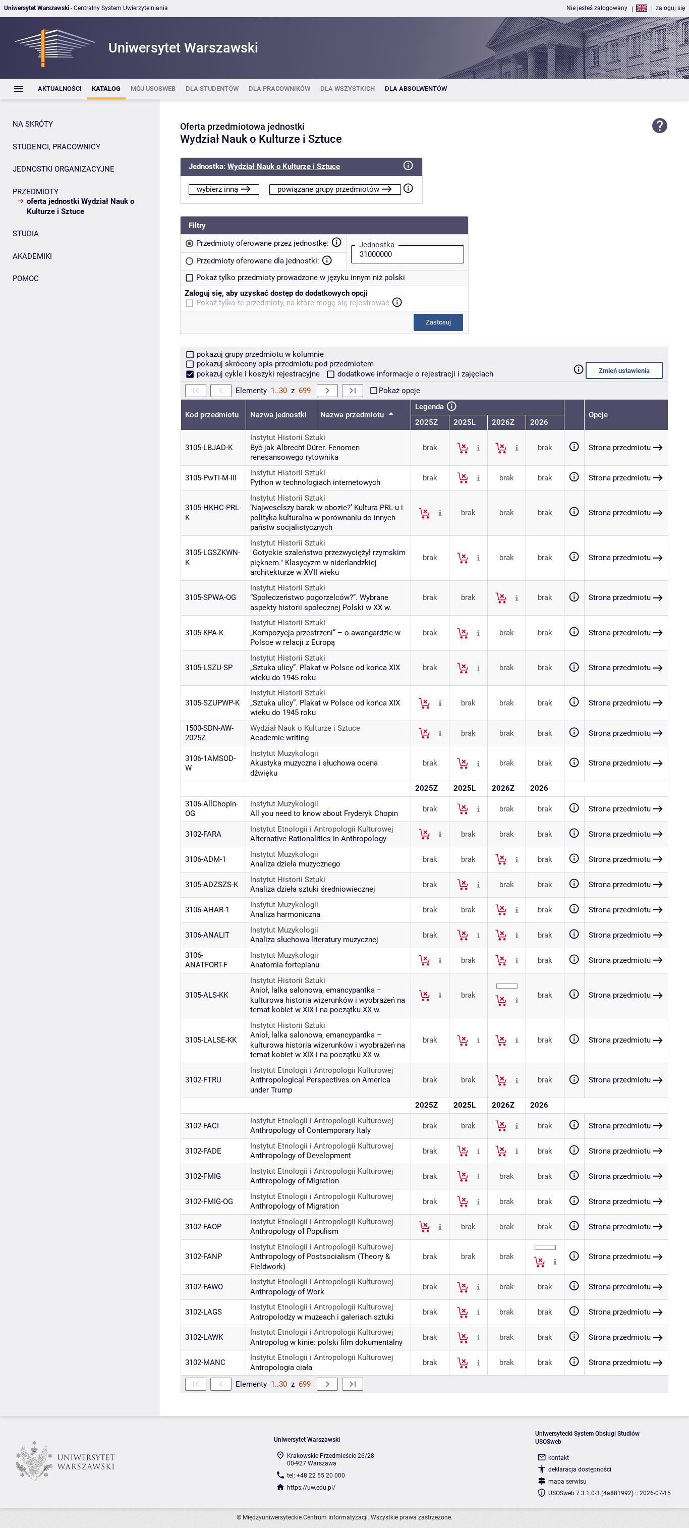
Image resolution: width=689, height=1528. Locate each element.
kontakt (558, 1457)
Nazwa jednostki (278, 414)
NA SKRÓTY (33, 124)
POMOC (26, 278)
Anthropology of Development (300, 1155)
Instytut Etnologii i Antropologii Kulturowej (321, 829)
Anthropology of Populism (294, 1231)
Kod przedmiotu (212, 414)
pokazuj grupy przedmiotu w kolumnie (259, 354)
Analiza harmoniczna (285, 914)
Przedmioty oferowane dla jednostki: (257, 260)
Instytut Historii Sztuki (287, 437)
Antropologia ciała (281, 1367)
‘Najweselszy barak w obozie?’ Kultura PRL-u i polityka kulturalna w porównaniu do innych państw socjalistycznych (326, 517)
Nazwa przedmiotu (353, 414)
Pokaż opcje (399, 390)
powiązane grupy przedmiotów (328, 189)
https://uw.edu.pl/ (311, 1487)
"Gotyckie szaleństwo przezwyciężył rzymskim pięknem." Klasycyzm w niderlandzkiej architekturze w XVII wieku (328, 562)
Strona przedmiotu (620, 447)
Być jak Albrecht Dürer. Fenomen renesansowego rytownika (305, 452)
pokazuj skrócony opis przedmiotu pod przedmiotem (284, 363)
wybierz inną (217, 189)
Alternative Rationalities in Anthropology (318, 838)
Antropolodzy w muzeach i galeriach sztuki (322, 1317)
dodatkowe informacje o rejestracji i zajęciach (414, 373)
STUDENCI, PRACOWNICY (56, 146)
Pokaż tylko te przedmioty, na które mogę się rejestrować (292, 302)
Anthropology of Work (287, 1291)
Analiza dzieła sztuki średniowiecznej (312, 889)
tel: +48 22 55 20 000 (316, 1475)
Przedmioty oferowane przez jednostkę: (262, 243)
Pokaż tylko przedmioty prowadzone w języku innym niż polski (300, 277)
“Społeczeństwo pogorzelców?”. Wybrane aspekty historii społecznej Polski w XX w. (320, 602)
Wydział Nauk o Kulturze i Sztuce (283, 166)
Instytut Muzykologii (284, 753)
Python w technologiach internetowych (315, 482)
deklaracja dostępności (579, 1469)
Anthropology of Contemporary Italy (310, 1130)
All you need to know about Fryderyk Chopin (324, 813)
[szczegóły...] (478, 447)
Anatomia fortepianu (284, 964)
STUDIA (26, 233)
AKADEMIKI (32, 256)
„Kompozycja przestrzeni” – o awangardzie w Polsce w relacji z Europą (325, 637)
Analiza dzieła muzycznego (295, 863)
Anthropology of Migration (294, 1180)
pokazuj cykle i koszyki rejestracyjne (258, 373)
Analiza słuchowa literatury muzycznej (314, 939)
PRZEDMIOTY (36, 191)
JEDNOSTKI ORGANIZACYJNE (63, 169)
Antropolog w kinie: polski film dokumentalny (326, 1342)
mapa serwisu (567, 1481)
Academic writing (279, 737)
